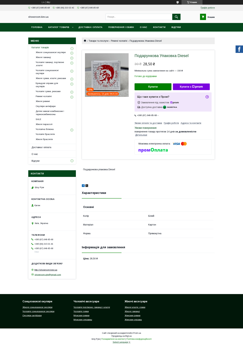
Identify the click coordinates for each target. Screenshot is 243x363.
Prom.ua (137, 333)
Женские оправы (133, 319)
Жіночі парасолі (44, 124)
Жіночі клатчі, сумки (135, 307)
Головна (36, 27)
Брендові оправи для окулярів (47, 84)
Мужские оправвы (83, 319)
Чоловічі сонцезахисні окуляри (47, 72)
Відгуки (176, 27)
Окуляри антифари (46, 106)
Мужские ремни (81, 315)
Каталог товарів (58, 27)
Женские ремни (132, 315)
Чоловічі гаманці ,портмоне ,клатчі (50, 63)
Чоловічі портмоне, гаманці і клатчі (92, 307)
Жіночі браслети (44, 139)
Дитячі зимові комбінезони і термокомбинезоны (50, 112)
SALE (38, 119)
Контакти (159, 27)
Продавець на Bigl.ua (121, 336)
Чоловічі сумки (81, 311)
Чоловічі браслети (45, 134)
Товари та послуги (98, 41)
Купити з (185, 86)
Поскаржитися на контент (113, 339)
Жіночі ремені (43, 101)
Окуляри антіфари (32, 315)
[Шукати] (176, 17)
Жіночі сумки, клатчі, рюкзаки (51, 78)
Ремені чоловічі (119, 41)
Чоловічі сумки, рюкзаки (48, 91)
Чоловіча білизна (45, 129)
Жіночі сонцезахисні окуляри (51, 52)
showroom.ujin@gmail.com (48, 274)
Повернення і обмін (121, 27)
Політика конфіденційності (139, 339)
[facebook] (83, 186)
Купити (153, 86)
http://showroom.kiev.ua (45, 270)
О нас (143, 27)
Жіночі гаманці (43, 57)
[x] (86, 186)
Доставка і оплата (90, 27)
